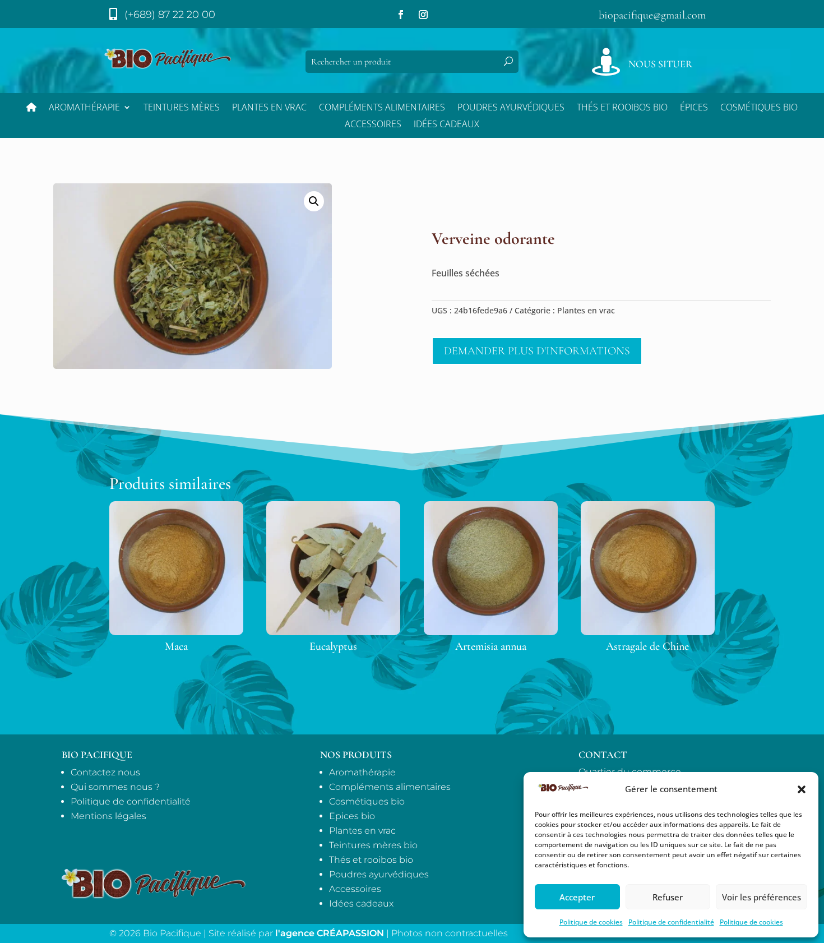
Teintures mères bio (373, 845)
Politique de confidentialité (671, 922)
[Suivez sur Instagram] (423, 15)
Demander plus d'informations (537, 351)
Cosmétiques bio (759, 108)
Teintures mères (181, 108)
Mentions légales (108, 816)
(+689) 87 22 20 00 (169, 14)
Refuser (667, 897)
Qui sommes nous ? (115, 787)
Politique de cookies (591, 922)
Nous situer (660, 64)
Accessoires (373, 125)
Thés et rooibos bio (371, 859)
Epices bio (352, 816)
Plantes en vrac (269, 108)
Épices (694, 108)
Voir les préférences (761, 897)
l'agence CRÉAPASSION (329, 933)
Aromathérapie (84, 108)
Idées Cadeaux (446, 125)
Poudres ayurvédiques (510, 108)
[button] (801, 789)
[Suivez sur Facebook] (401, 15)
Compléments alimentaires (382, 108)
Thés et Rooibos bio (622, 108)
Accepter (577, 897)
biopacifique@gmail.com (652, 15)
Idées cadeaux (361, 903)
